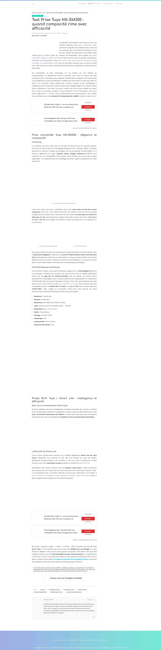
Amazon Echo (69, 589)
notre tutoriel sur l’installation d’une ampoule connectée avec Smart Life (60, 475)
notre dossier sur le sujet (68, 284)
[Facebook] (93, 617)
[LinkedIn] (94, 617)
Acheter (88, 107)
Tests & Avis (41, 12)
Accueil (34, 12)
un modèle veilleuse (53, 93)
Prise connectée (40, 592)
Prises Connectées (37, 33)
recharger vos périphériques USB (44, 63)
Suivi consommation (74, 592)
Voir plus (90, 599)
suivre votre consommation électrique (76, 60)
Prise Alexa (82, 589)
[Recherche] (128, 4)
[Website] (91, 617)
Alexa (43, 589)
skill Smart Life (84, 463)
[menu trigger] (34, 4)
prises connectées (85, 45)
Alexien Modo (48, 599)
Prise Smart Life (56, 592)
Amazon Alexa (55, 589)
